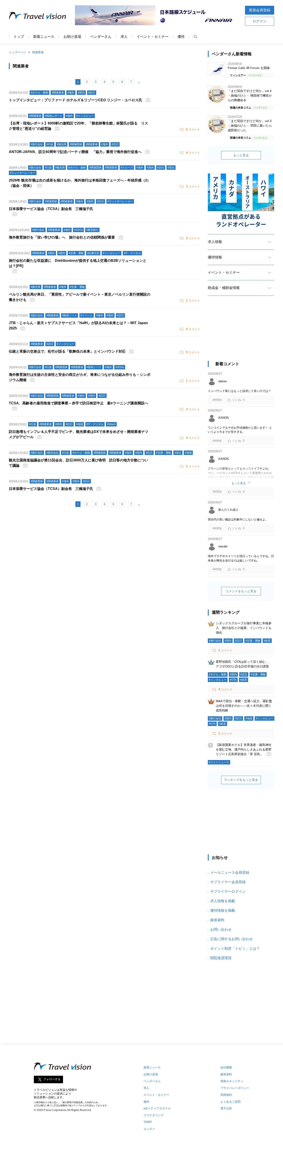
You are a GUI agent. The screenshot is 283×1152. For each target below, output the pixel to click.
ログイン (259, 21)
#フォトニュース (219, 762)
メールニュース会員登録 (229, 872)
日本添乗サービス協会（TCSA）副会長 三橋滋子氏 (51, 489)
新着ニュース (43, 36)
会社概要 (226, 1067)
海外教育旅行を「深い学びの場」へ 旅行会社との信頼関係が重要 (62, 237)
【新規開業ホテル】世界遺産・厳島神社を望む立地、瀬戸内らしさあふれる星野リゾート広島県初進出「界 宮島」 (244, 749)
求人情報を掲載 (222, 901)
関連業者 (38, 52)
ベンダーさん (100, 36)
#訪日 (238, 640)
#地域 (248, 718)
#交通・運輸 (252, 640)
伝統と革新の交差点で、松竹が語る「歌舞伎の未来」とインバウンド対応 (67, 351)
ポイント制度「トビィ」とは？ (235, 948)
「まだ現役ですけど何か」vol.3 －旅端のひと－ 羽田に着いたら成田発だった (250, 125)
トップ (18, 36)
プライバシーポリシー (234, 1088)
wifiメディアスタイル (157, 1108)
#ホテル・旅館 (217, 674)
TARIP (147, 1122)
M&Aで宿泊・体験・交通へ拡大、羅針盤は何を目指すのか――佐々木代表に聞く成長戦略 (244, 705)
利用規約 (226, 1095)
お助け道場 (72, 36)
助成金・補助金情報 (224, 288)
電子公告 (226, 1108)
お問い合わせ (220, 929)
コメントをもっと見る (241, 591)
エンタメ (149, 1129)
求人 (124, 36)
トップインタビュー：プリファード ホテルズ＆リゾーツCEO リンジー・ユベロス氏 (75, 100)
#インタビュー (217, 679)
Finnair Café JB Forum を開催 (249, 68)
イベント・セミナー (152, 36)
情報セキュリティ (231, 1081)
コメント (193, 129)
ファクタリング (153, 1115)
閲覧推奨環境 (220, 958)
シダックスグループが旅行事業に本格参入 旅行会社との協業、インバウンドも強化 (244, 627)
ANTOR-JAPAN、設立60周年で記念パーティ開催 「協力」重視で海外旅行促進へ (75, 152)
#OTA (233, 679)
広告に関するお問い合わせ (231, 939)
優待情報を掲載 (222, 910)
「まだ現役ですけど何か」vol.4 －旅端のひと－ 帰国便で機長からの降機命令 (250, 95)
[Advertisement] (241, 332)
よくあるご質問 (230, 1101)
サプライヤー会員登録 (228, 882)
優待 (181, 36)
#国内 (228, 640)
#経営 (267, 640)
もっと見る (241, 155)
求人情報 (215, 242)
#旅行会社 (215, 640)
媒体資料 (217, 920)
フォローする (52, 1079)
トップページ (17, 52)
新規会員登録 (259, 10)
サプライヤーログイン (228, 891)
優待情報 (215, 257)
